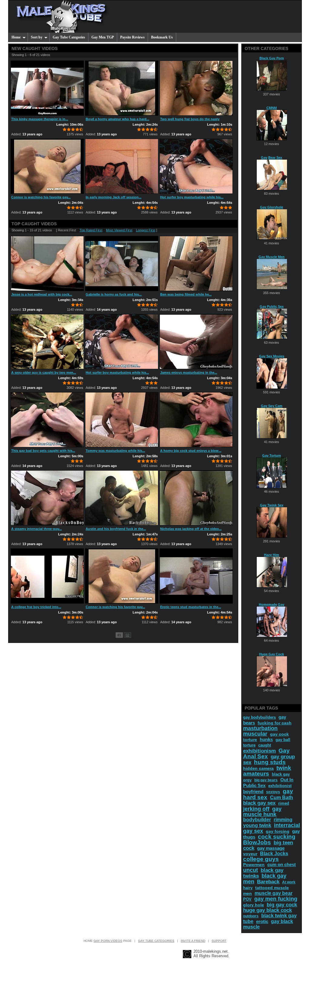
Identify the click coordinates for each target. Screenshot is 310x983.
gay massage (271, 848)
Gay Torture (271, 455)
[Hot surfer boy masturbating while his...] (196, 166)
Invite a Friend (193, 940)
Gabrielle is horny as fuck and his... (114, 294)
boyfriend (253, 791)
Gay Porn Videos (108, 940)
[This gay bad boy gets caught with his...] (47, 419)
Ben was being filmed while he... (186, 294)
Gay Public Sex (272, 306)
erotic (262, 921)
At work (288, 882)
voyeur (250, 853)
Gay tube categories (156, 940)
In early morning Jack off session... (113, 197)
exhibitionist (280, 785)
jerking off (256, 809)
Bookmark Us (162, 37)
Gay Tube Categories (69, 37)
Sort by (36, 37)
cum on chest (281, 864)
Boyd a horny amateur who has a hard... (117, 119)
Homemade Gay (271, 604)
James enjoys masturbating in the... (188, 372)
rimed (283, 803)
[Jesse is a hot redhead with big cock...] (47, 263)
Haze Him (271, 555)
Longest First (145, 230)
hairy (247, 887)
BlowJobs (257, 842)
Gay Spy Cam (271, 406)
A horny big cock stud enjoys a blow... (190, 450)
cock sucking (276, 836)
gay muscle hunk (262, 811)
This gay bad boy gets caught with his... (43, 450)
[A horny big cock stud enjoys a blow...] (196, 419)
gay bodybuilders (259, 717)
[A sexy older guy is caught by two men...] (47, 341)
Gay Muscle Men (272, 257)
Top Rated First (91, 230)
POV (247, 899)
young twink (257, 825)
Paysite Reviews (132, 37)
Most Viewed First (119, 230)
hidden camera (258, 768)
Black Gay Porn (271, 58)
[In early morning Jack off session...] (121, 166)
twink (283, 768)
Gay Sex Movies (271, 356)
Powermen (254, 864)
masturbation (260, 728)
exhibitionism (259, 751)
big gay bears (266, 780)
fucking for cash (275, 722)
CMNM (271, 108)
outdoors (251, 916)
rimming (283, 819)
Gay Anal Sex (266, 753)
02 (127, 635)
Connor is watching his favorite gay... (41, 197)
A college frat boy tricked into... (36, 607)
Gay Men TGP (102, 37)
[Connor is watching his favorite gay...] (47, 166)
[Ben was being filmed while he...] (196, 263)
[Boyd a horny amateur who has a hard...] (121, 88)
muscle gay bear (273, 893)
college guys (261, 859)
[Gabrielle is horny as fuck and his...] (121, 263)
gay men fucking (275, 899)
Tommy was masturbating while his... (115, 450)
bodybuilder (257, 819)
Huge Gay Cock (271, 654)
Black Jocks (274, 853)
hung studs (270, 762)
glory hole (253, 904)
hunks (266, 739)
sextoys (273, 792)
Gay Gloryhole (271, 207)
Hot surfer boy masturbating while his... (191, 197)
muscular (255, 734)
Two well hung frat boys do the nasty (189, 119)
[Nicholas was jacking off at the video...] (196, 498)
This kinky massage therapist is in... (39, 119)
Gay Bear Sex (271, 157)
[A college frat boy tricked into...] (47, 576)
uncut (250, 870)
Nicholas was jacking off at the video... (191, 529)
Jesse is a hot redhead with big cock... (41, 294)
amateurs (256, 773)
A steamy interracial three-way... (36, 529)
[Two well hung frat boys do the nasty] (196, 88)
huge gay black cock (267, 910)
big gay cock (282, 905)
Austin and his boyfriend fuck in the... (116, 529)
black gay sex (259, 803)
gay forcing (277, 831)
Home (16, 37)
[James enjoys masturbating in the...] (196, 341)
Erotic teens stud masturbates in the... (190, 607)
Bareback (268, 882)
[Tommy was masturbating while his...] (121, 419)
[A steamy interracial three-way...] (47, 498)
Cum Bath (281, 797)
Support (219, 940)
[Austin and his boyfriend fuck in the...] (121, 498)
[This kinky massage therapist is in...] (47, 88)
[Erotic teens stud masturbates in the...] (196, 576)
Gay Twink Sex (271, 505)
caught (264, 745)
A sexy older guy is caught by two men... (43, 372)
